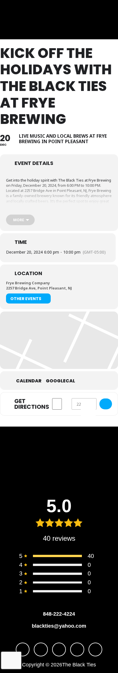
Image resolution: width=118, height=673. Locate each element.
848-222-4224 (59, 614)
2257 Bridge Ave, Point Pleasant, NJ (39, 288)
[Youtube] (59, 650)
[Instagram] (41, 650)
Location (28, 273)
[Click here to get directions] (105, 403)
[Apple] (95, 650)
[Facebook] (23, 650)
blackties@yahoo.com (59, 626)
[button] (18, 19)
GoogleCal (60, 381)
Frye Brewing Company (28, 282)
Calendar (29, 381)
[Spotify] (77, 650)
